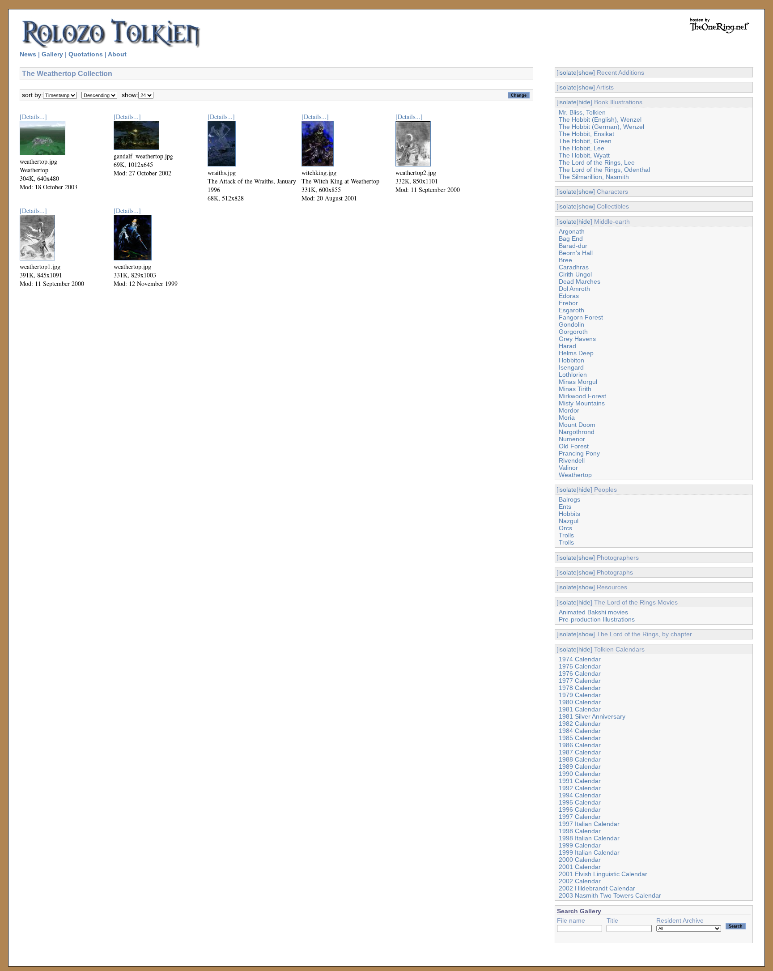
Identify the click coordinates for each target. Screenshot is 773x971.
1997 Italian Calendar (589, 823)
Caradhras (574, 267)
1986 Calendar (580, 745)
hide (584, 102)
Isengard (571, 367)
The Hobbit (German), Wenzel (601, 126)
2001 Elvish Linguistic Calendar (603, 873)
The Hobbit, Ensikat (586, 133)
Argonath (572, 231)
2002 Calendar (580, 881)
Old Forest (574, 446)
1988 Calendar (580, 759)
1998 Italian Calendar (589, 838)
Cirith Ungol (575, 274)
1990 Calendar (580, 773)
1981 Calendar (580, 709)
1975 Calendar (580, 666)
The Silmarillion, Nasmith (594, 176)
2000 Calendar (580, 859)
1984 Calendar (580, 730)
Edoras (569, 295)
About (117, 54)
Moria (567, 417)
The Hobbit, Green (585, 141)
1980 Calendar (580, 702)
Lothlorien (573, 374)
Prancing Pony (579, 453)
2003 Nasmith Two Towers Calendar (610, 895)
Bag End (571, 238)
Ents (565, 506)
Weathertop (575, 474)
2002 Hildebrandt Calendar (597, 888)
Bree (565, 260)
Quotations (85, 54)
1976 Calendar (580, 673)
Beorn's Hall (576, 252)
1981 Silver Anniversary (592, 716)
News (28, 54)
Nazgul (568, 520)
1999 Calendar (580, 845)
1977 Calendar (580, 680)
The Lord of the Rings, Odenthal (604, 169)
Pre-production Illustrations (597, 619)
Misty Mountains (582, 403)
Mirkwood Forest (582, 396)
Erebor (568, 303)
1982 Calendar (580, 723)
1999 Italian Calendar (589, 852)
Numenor (572, 439)
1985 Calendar (580, 737)
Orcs (565, 528)
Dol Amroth (574, 288)
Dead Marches (579, 281)
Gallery (52, 54)
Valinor (568, 467)
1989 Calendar (580, 766)
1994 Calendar (580, 795)
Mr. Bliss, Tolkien (582, 112)
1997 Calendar (580, 816)
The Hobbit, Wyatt (584, 155)
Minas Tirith (575, 388)
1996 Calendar (580, 809)
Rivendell (572, 460)
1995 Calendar (580, 802)
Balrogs (569, 499)
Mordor (569, 410)
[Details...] (33, 116)
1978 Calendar (580, 687)
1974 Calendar (580, 659)
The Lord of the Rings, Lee (597, 162)
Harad (567, 345)
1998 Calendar (580, 831)
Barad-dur (573, 245)
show (585, 72)
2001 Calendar (580, 866)
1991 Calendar (580, 780)
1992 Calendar (580, 788)
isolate (567, 72)
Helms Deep (576, 353)
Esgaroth (571, 310)
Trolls (566, 535)
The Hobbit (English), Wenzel (600, 119)
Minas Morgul (578, 381)
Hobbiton (571, 360)
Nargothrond (577, 431)
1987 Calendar (580, 752)
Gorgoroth (573, 331)
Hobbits (569, 513)
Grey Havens (577, 338)
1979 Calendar (580, 694)
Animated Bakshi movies (593, 612)
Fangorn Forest (581, 317)
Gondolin (571, 324)
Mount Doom (577, 424)
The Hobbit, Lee (581, 148)
